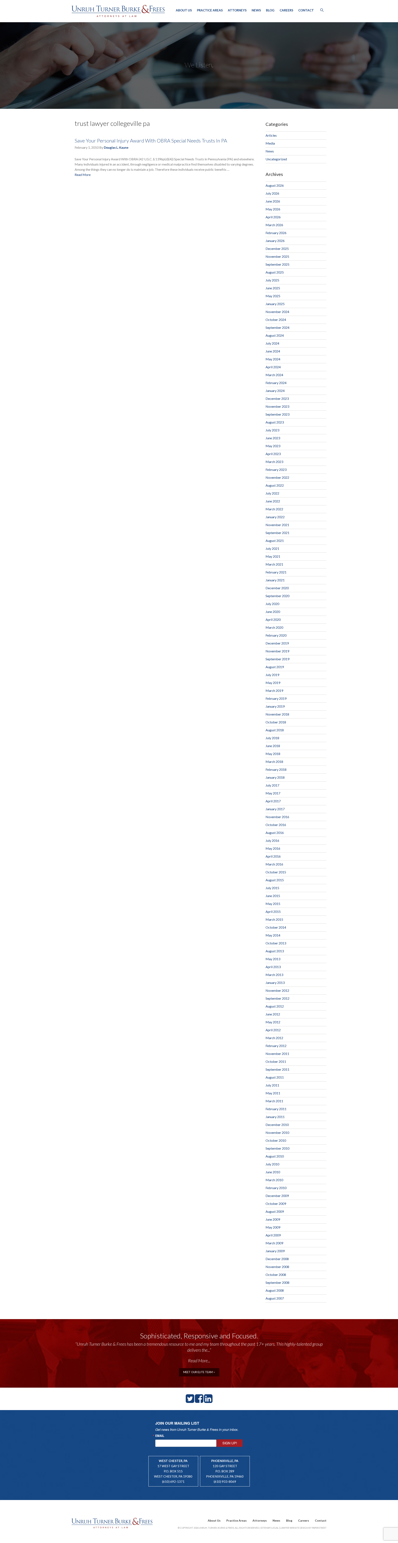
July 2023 (272, 430)
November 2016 (277, 817)
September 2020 (277, 596)
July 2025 (272, 280)
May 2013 (273, 959)
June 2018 (273, 746)
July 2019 (272, 675)
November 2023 (277, 406)
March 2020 (274, 627)
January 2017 (275, 809)
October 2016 (276, 825)
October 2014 (276, 927)
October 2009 (276, 1203)
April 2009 (273, 1235)
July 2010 (272, 1164)
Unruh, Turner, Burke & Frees (118, 11)
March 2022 (274, 509)
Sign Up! (229, 1443)
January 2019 (275, 706)
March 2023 (274, 462)
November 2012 (277, 990)
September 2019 (277, 659)
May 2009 (273, 1227)
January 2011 (275, 1117)
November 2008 (277, 1267)
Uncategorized (276, 159)
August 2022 (275, 485)
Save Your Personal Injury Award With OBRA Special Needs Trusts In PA (151, 140)
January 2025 (275, 304)
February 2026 (276, 233)
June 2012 (273, 1014)
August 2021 (275, 541)
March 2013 (274, 975)
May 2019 (273, 683)
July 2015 (272, 888)
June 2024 (273, 351)
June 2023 (273, 438)
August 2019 (275, 667)
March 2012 (274, 1038)
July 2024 (272, 343)
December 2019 (277, 643)
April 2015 (273, 911)
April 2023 (273, 454)
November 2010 (277, 1132)
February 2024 (276, 383)
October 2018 (276, 722)
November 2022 (277, 477)
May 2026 (273, 209)
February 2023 (276, 469)
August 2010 (275, 1156)
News (256, 10)
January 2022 (275, 517)
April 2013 (273, 967)
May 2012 (273, 1022)
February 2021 (276, 572)
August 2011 (275, 1077)
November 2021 (277, 525)
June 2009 (273, 1219)
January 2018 (275, 777)
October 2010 (276, 1140)
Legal (275, 1527)
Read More (83, 175)
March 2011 (274, 1101)
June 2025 (273, 288)
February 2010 (276, 1188)
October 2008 (276, 1275)
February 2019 (276, 698)
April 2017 (273, 801)
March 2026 (274, 225)
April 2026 (273, 217)
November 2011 (277, 1054)
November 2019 (277, 651)
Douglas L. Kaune (116, 147)
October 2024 (276, 320)
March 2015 (274, 919)
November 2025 (277, 256)
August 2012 (275, 1006)
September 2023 (277, 414)
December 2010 (277, 1125)
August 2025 (275, 272)
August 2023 (275, 422)
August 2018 (275, 730)
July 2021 (272, 548)
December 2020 (277, 588)
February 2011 (276, 1109)
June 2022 (273, 501)
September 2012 (277, 998)
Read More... (199, 1360)
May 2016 (273, 848)
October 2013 (276, 943)
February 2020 (276, 635)
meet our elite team (198, 1372)
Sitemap (265, 1527)
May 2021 (273, 556)
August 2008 (275, 1290)
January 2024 (275, 391)
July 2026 (272, 193)
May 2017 (273, 793)
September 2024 (277, 327)
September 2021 (277, 533)
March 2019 (274, 690)
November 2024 (277, 312)
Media (270, 143)
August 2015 (275, 880)
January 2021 (275, 580)
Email (159, 1435)
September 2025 (277, 264)
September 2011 (277, 1069)
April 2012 (273, 1030)
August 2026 (275, 185)
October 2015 (276, 872)
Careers (286, 10)
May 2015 (273, 904)
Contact (306, 10)
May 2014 (273, 935)
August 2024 (275, 335)
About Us (184, 10)
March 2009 (274, 1243)
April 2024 (273, 367)
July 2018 (272, 738)
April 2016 (273, 856)
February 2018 (276, 769)
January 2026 (275, 241)
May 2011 (273, 1093)
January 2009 (275, 1251)
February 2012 (276, 1046)
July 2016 (272, 840)
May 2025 (273, 296)
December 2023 (277, 398)
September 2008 (277, 1282)
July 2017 (272, 785)
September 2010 (277, 1148)
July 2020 (272, 604)
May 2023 (273, 446)
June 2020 (273, 612)
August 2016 (275, 833)
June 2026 (273, 201)
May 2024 (273, 359)
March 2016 (274, 864)
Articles (271, 135)
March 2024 (274, 375)
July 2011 (272, 1085)
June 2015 (273, 896)
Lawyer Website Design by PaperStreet (303, 1527)
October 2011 (276, 1061)
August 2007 (275, 1298)
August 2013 (275, 951)
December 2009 (277, 1196)
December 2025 (277, 248)
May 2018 (273, 754)
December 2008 (277, 1259)
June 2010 (273, 1172)
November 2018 (277, 714)
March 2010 (274, 1180)
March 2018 (274, 762)
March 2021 (274, 564)
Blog (270, 10)
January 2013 (275, 982)
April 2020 (273, 619)
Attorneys (237, 10)
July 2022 (272, 493)
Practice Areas (210, 10)
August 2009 (275, 1211)
